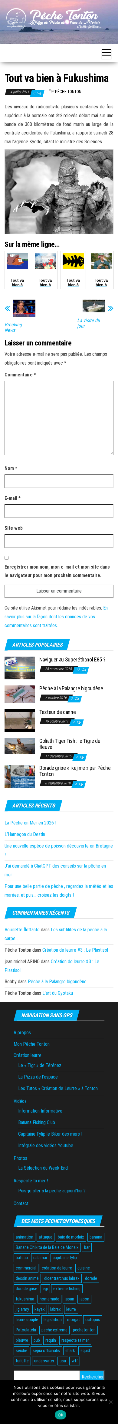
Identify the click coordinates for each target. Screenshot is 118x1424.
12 (78, 670)
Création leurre (27, 1055)
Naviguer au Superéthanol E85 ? (72, 659)
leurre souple (27, 1319)
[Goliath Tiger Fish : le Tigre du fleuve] (20, 746)
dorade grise (26, 1288)
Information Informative (40, 1111)
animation (24, 1237)
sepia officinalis (46, 1350)
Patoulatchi (26, 1330)
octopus (92, 1319)
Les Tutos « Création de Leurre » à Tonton (58, 1088)
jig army (22, 1309)
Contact (21, 1203)
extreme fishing (66, 1288)
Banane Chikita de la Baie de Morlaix (47, 1247)
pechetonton (84, 1330)
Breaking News (13, 327)
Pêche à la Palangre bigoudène (71, 688)
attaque (45, 1237)
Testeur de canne (57, 712)
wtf (74, 1361)
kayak (39, 1309)
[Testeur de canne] (20, 720)
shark (70, 1350)
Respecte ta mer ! (31, 1181)
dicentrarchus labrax (62, 1278)
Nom (11, 468)
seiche (21, 1350)
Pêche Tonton (68, 91)
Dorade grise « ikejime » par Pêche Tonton (75, 771)
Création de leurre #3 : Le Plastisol (75, 950)
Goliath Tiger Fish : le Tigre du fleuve (69, 744)
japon (84, 1299)
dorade (91, 1278)
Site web (14, 528)
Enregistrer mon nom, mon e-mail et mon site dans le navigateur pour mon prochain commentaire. (57, 571)
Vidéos (20, 1101)
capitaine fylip (65, 1257)
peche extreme (54, 1330)
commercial (26, 1268)
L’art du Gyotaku (57, 993)
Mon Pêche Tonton (32, 1044)
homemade (49, 1299)
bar (87, 1247)
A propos (22, 1032)
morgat (73, 1319)
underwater (44, 1361)
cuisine (83, 1268)
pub (37, 1340)
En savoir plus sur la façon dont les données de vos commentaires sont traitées (56, 616)
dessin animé (27, 1278)
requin (50, 1340)
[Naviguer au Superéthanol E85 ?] (20, 668)
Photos (20, 1158)
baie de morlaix (71, 1237)
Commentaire (20, 375)
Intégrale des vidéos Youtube (45, 1145)
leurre (71, 1309)
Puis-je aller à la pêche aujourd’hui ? (52, 1191)
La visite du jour (88, 323)
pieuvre (22, 1340)
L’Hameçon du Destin (25, 834)
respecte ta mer (75, 1340)
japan (69, 1299)
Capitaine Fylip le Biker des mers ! (50, 1134)
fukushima (25, 1299)
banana (96, 1237)
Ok (60, 1414)
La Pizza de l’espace (38, 1077)
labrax (55, 1309)
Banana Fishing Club (36, 1122)
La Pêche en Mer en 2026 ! (30, 823)
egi (45, 1288)
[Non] (110, 1402)
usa (63, 1361)
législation (53, 1319)
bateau (22, 1257)
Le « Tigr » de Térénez (39, 1065)
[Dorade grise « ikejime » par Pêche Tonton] (20, 776)
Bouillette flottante (22, 930)
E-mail (13, 498)
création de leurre (57, 1268)
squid (85, 1350)
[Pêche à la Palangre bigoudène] (20, 694)
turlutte (22, 1361)
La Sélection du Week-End (43, 1168)
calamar (40, 1257)
